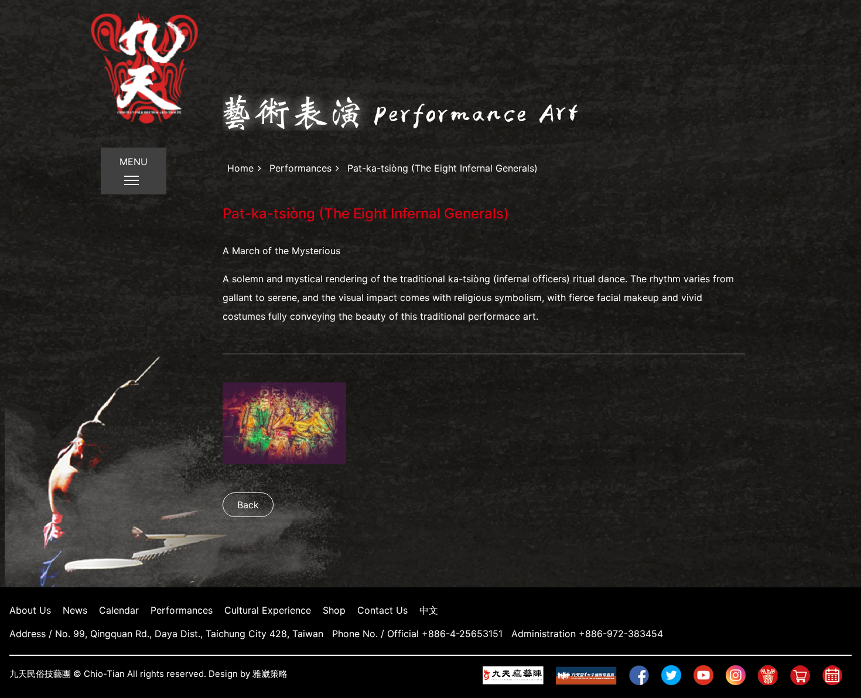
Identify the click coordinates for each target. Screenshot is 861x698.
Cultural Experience (267, 610)
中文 (428, 610)
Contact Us (382, 610)
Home (240, 168)
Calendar (119, 610)
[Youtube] (708, 674)
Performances (300, 168)
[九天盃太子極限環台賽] (591, 674)
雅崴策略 (270, 673)
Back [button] (248, 505)
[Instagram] (740, 674)
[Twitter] (676, 674)
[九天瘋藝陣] (518, 674)
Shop (334, 610)
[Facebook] (643, 674)
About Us (30, 610)
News (75, 610)
